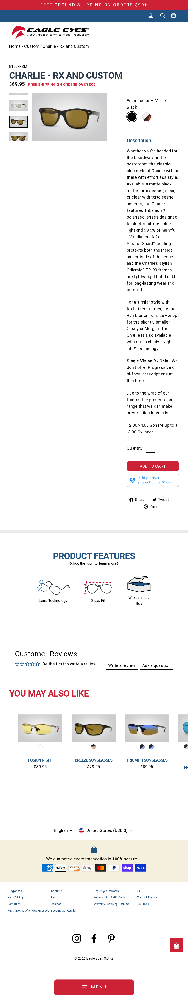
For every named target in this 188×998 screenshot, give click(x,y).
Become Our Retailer (63, 910)
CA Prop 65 (144, 904)
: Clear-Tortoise (146, 117)
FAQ (140, 891)
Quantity (135, 448)
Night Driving (15, 897)
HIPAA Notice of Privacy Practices (28, 910)
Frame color (146, 104)
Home (15, 46)
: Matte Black (132, 117)
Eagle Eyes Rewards (106, 891)
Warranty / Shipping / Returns (112, 904)
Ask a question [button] (156, 665)
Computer (14, 904)
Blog (53, 897)
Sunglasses (15, 891)
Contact (56, 904)
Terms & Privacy (147, 897)
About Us (56, 891)
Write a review (121, 665)
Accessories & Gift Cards (109, 897)
